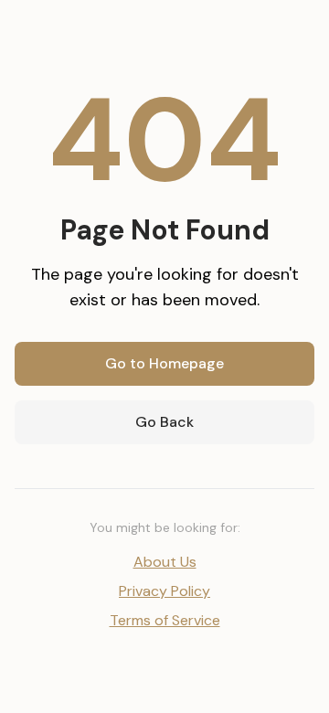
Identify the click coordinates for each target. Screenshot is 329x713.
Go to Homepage (164, 363)
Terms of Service (165, 620)
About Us (164, 561)
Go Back (164, 421)
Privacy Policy (164, 591)
